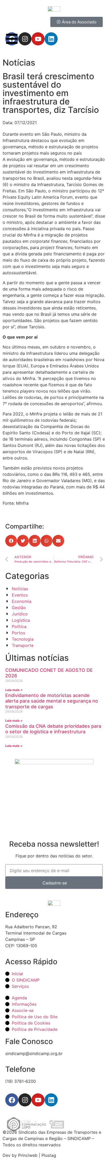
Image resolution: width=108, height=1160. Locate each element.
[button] (11, 541)
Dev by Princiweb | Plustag (29, 1155)
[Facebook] (11, 1099)
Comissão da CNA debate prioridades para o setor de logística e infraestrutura (53, 729)
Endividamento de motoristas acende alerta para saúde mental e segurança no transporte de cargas (51, 701)
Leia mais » (14, 690)
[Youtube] (38, 1099)
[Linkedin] (51, 1099)
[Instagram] (24, 1099)
